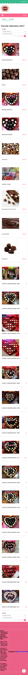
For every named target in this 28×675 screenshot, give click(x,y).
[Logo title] (5, 8)
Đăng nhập (24, 1)
